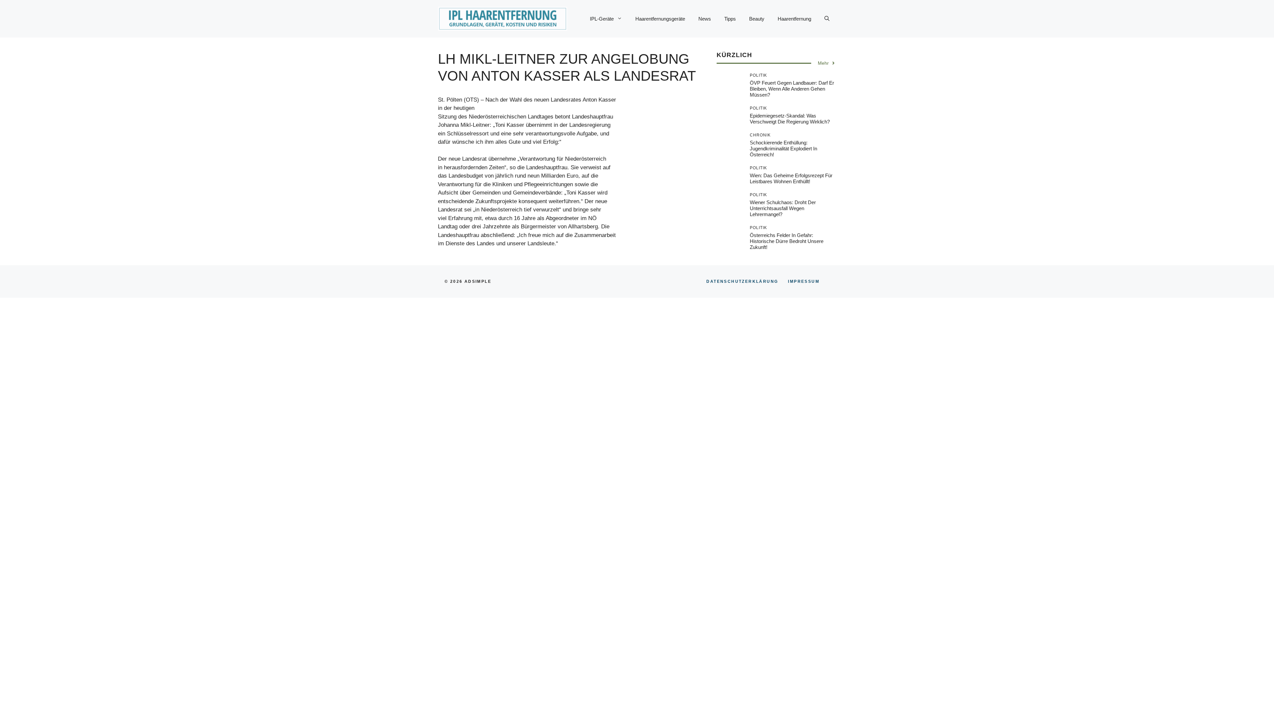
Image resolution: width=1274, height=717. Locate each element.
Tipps (730, 19)
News (704, 19)
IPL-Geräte (602, 19)
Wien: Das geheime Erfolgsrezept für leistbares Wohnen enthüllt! (791, 178)
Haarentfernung (794, 19)
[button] (827, 19)
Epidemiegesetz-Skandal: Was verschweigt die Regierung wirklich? (790, 118)
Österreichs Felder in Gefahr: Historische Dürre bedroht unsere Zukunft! (786, 241)
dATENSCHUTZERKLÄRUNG (742, 281)
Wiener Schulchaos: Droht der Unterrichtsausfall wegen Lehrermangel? (783, 208)
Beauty (756, 19)
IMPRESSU (803, 281)
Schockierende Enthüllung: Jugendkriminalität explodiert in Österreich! (783, 148)
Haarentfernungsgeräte (660, 19)
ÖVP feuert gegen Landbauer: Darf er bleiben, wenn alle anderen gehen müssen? (792, 89)
